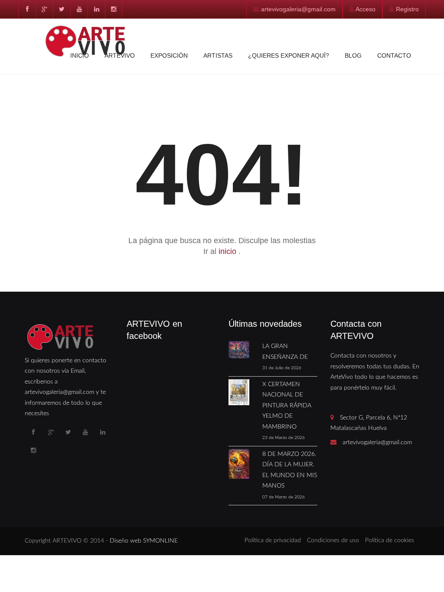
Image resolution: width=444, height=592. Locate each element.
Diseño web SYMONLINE (144, 541)
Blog (353, 55)
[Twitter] (61, 9)
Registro (407, 9)
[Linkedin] (96, 9)
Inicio (79, 55)
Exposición (169, 55)
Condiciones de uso (333, 540)
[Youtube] (79, 9)
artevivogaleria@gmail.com (298, 9)
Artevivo (119, 55)
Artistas (217, 55)
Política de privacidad (273, 540)
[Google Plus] (44, 9)
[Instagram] (113, 9)
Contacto (394, 55)
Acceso (365, 9)
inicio (228, 251)
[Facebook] (27, 9)
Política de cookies (389, 540)
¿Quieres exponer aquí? (288, 55)
